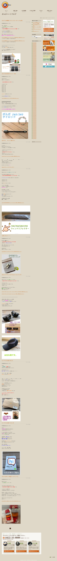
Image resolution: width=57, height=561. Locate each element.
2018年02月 (34, 98)
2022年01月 (34, 51)
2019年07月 (34, 79)
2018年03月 (34, 97)
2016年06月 (34, 117)
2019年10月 (34, 76)
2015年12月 (34, 124)
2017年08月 (34, 104)
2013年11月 (34, 136)
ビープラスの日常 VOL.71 (7, 360)
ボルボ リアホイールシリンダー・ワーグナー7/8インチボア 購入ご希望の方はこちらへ (15, 291)
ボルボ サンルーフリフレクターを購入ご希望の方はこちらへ (11, 156)
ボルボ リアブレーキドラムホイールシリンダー (12, 274)
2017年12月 (34, 100)
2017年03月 (34, 110)
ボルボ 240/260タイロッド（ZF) (9, 73)
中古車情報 (23, 11)
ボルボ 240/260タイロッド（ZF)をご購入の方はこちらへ (10, 98)
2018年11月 (34, 88)
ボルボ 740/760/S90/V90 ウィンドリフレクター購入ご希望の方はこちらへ (13, 202)
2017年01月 (34, 111)
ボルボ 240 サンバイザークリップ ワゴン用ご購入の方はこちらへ (11, 251)
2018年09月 (34, 90)
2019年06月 (34, 80)
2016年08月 (34, 115)
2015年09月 (34, 127)
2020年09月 (34, 65)
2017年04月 (34, 109)
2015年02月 (34, 134)
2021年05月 (34, 59)
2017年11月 (34, 101)
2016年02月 (34, 122)
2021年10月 (34, 54)
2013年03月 (34, 138)
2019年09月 (34, 77)
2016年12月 (34, 112)
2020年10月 (34, 64)
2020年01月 (34, 73)
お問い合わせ (49, 11)
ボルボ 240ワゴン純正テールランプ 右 (10, 476)
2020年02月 (34, 72)
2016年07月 (34, 116)
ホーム (6, 11)
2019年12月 (34, 74)
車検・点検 (15, 11)
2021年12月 (34, 52)
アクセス (41, 11)
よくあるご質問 (32, 11)
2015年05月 (34, 130)
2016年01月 (34, 123)
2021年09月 (34, 55)
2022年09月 (34, 42)
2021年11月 (34, 53)
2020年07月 (34, 67)
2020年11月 (34, 63)
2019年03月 (34, 84)
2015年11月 (34, 125)
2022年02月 (34, 50)
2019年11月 (34, 75)
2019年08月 (34, 78)
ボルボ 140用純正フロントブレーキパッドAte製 (12, 20)
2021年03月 (34, 61)
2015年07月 (34, 128)
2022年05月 (34, 47)
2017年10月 (34, 102)
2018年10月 (34, 89)
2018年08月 (34, 91)
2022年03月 (34, 49)
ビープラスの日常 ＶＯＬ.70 (8, 422)
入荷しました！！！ (6, 235)
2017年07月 (34, 105)
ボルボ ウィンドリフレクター (8, 167)
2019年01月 (34, 86)
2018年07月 (34, 92)
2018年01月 (34, 99)
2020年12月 (34, 62)
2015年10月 (34, 126)
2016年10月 (34, 114)
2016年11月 (34, 113)
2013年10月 (34, 137)
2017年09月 (34, 103)
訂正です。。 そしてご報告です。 (9, 140)
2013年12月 (34, 135)
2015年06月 (34, 129)
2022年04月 (34, 48)
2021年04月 (34, 60)
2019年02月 (34, 85)
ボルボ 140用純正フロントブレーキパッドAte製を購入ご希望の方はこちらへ (13, 37)
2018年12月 (34, 87)
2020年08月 (34, 66)
